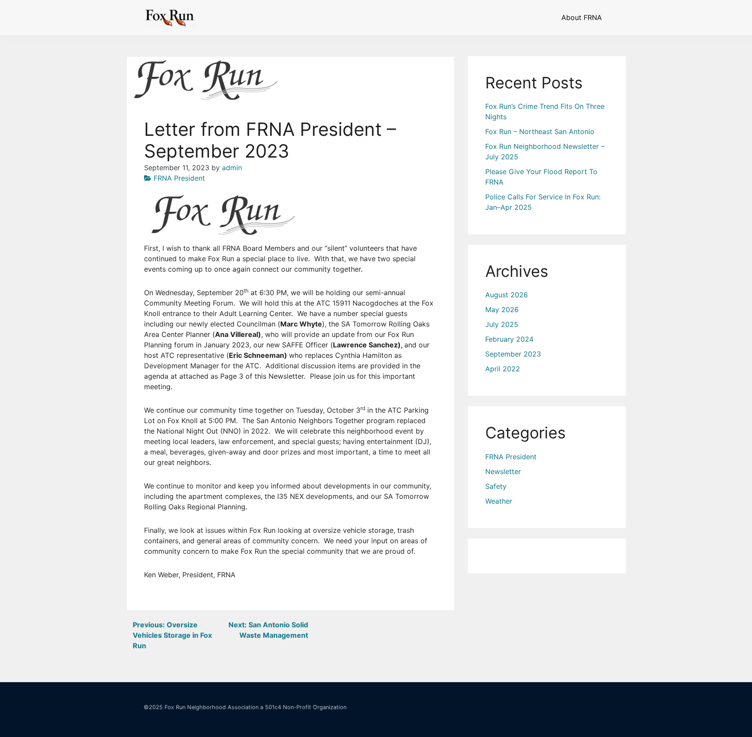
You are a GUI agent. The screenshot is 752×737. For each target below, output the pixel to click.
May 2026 (502, 309)
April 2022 (502, 368)
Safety (496, 486)
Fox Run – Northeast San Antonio (539, 131)
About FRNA (581, 17)
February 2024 (509, 339)
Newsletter (503, 471)
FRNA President (179, 178)
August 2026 (506, 294)
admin (232, 167)
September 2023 (513, 354)
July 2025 (501, 324)
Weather (498, 501)
